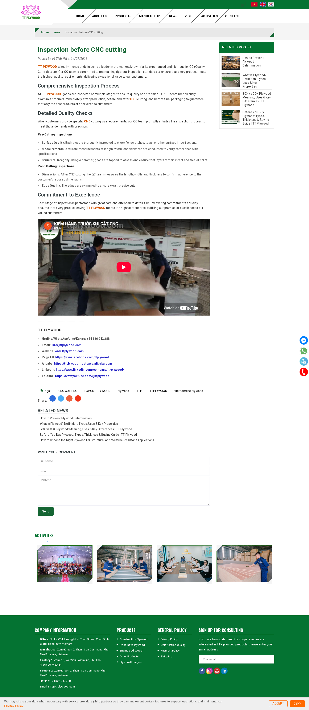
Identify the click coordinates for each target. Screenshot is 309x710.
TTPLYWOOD (158, 391)
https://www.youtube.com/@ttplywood (82, 376)
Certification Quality (173, 644)
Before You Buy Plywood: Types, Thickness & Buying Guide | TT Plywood (88, 434)
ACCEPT (278, 703)
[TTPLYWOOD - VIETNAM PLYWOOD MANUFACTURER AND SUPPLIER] (31, 12)
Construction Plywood (134, 639)
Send (45, 511)
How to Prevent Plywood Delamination (66, 418)
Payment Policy (170, 650)
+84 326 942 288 (60, 680)
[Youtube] (217, 670)
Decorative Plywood (132, 644)
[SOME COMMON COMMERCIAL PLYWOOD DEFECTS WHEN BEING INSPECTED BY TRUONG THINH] (244, 563)
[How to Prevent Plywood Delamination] (231, 63)
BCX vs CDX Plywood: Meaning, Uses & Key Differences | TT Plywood (86, 429)
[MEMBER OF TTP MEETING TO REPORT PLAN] (184, 563)
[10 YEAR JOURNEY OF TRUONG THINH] (64, 563)
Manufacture (150, 16)
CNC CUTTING (67, 391)
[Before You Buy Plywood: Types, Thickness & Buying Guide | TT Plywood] (231, 117)
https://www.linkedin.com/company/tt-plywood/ (90, 369)
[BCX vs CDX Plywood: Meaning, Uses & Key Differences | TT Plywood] (231, 99)
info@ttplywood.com (67, 345)
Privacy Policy (169, 639)
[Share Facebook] (52, 398)
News (173, 16)
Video (189, 16)
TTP (139, 391)
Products (123, 16)
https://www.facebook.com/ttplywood (82, 357)
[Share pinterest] (69, 398)
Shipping (166, 656)
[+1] (78, 398)
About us (99, 16)
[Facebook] (304, 341)
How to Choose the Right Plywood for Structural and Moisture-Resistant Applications (97, 440)
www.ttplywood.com (69, 351)
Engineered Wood (131, 650)
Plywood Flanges (130, 662)
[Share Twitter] (61, 398)
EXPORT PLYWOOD (98, 391)
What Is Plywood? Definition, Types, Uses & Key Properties (79, 423)
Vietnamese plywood (188, 391)
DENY (297, 703)
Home (80, 16)
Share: (42, 400)
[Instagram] (209, 670)
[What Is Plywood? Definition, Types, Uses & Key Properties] (231, 80)
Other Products (129, 656)
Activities (209, 16)
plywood (123, 391)
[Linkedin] (224, 670)
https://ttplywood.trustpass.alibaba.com (83, 363)
